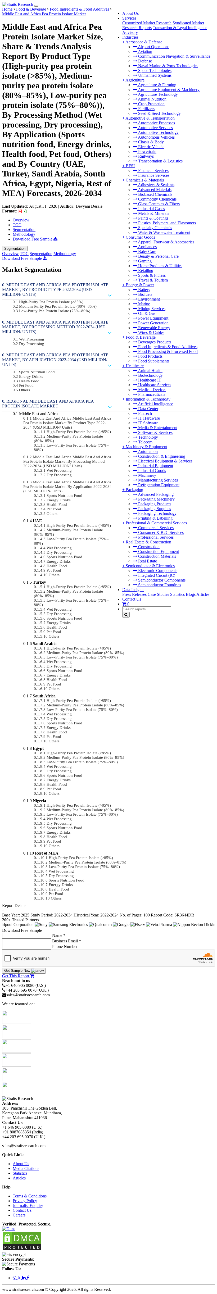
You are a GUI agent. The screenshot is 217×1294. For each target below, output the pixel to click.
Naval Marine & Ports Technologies (167, 65)
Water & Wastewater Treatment (163, 232)
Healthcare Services (154, 385)
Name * (58, 935)
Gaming (144, 261)
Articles (202, 594)
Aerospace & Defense (143, 42)
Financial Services (153, 170)
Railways (145, 156)
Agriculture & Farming (156, 85)
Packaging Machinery (156, 499)
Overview (21, 220)
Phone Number (65, 946)
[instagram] (15, 1277)
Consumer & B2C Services (160, 532)
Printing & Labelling (155, 518)
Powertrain (146, 151)
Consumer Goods (140, 237)
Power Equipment (152, 318)
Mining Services (151, 308)
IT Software (147, 423)
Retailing (145, 270)
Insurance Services (153, 175)
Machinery (146, 475)
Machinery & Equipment (146, 446)
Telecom (144, 442)
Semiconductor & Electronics (150, 566)
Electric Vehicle (150, 146)
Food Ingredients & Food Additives (167, 346)
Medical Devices (151, 389)
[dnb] (8, 1229)
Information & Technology (148, 399)
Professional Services (155, 537)
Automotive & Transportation (150, 118)
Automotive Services (155, 127)
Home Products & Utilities (159, 266)
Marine (143, 304)
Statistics (177, 594)
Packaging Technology (157, 513)
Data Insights (133, 589)
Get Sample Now (17, 971)
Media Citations (26, 1168)
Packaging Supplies (154, 508)
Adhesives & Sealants (155, 185)
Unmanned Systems (154, 75)
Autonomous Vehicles (156, 137)
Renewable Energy (153, 327)
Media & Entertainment (157, 427)
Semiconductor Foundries (159, 585)
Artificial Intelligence (155, 404)
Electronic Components (157, 570)
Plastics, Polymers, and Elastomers (166, 223)
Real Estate (147, 561)
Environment (148, 299)
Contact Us (131, 599)
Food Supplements (153, 361)
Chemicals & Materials (145, 180)
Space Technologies (154, 70)
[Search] (126, 615)
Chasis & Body (150, 142)
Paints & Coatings (152, 218)
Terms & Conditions (30, 1196)
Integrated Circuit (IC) (156, 575)
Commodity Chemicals (157, 199)
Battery (143, 289)
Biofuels (144, 294)
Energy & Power (140, 285)
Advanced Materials (154, 189)
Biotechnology (150, 375)
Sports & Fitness (151, 275)
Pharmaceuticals (151, 394)
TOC (17, 225)
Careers (19, 1215)
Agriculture (134, 80)
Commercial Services (155, 527)
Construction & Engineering (161, 456)
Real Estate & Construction (148, 542)
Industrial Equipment (155, 466)
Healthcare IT (149, 380)
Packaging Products (154, 504)
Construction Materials (156, 556)
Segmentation (24, 229)
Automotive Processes (156, 123)
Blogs (191, 594)
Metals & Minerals (153, 213)
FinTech (144, 413)
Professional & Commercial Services (156, 523)
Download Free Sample (33, 239)
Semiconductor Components (161, 580)
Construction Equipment (158, 551)
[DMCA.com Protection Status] (22, 1249)
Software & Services (155, 432)
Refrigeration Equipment (158, 485)
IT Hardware (148, 418)
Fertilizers (146, 108)
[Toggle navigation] (36, 6)
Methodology (24, 234)
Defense (144, 61)
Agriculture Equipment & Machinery (168, 89)
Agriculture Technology (157, 94)
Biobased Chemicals (154, 194)
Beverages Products (154, 342)
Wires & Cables (150, 332)
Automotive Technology (158, 132)
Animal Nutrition (151, 99)
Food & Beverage (141, 337)
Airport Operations (153, 46)
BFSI (130, 166)
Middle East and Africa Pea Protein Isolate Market (44, 14)
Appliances (147, 246)
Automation (147, 451)
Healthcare (135, 366)
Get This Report (16, 976)
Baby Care (146, 251)
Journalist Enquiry (28, 1205)
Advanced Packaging (155, 494)
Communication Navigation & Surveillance (173, 56)
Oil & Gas (146, 313)
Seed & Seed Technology (159, 113)
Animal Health (149, 370)
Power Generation (153, 323)
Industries (130, 37)
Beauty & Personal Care (158, 256)
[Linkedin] (24, 1277)
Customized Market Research (146, 23)
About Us (130, 13)
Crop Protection (151, 104)
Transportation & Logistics (160, 161)
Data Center (147, 408)
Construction (148, 546)
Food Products (149, 356)
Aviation (144, 51)
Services (129, 18)
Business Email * (66, 941)
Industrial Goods (151, 470)
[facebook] (28, 1277)
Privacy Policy (25, 1200)
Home (7, 9)
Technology (147, 437)
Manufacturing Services (157, 480)
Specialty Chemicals (154, 227)
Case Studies (158, 594)
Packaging (134, 489)
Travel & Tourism (152, 280)
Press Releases (134, 594)
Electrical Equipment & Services (164, 461)
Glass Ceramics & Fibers (158, 204)
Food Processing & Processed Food (167, 351)
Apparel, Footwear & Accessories (165, 242)
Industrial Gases (151, 208)
